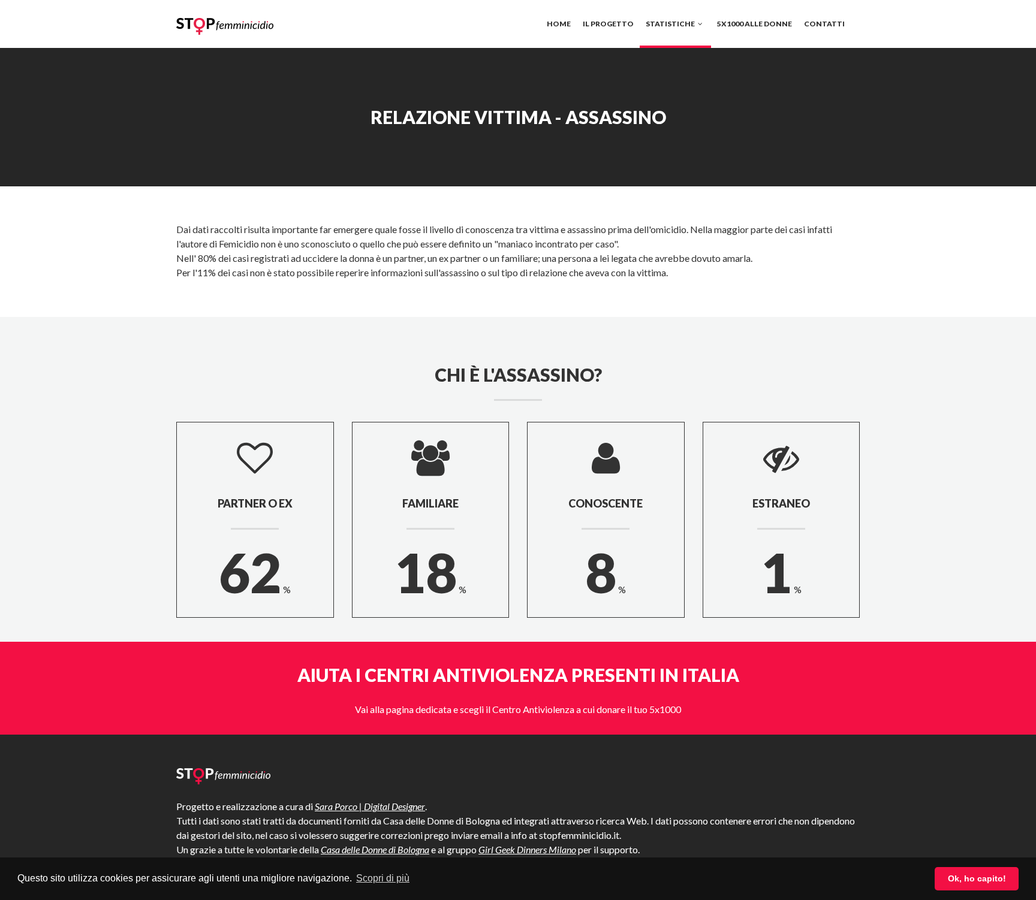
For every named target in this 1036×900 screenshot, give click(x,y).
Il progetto (608, 23)
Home (559, 23)
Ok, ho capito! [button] (977, 878)
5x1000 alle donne (754, 23)
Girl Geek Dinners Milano (527, 849)
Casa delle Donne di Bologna (375, 849)
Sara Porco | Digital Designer (370, 806)
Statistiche (671, 23)
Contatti (824, 23)
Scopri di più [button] (382, 878)
